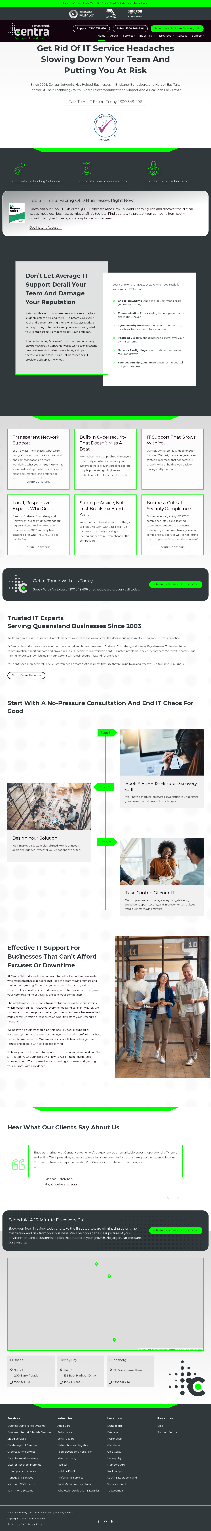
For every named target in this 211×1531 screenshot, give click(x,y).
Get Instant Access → (46, 227)
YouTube (105, 1521)
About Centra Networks (26, 675)
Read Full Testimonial (35, 1167)
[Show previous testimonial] (168, 1197)
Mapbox (199, 1349)
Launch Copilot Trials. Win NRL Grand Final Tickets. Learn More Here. (105, 3)
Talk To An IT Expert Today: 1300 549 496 (105, 101)
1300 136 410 (91, 28)
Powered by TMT (16, 1524)
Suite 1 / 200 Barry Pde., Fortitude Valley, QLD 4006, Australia (40, 1512)
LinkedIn (112, 1521)
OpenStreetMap (163, 1349)
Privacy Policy (34, 1524)
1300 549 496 (130, 28)
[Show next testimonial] (178, 1197)
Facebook (99, 1521)
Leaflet (144, 1349)
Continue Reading (39, 481)
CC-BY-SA (183, 1349)
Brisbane (16, 1360)
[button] (114, 1340)
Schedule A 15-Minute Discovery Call (177, 28)
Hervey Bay (68, 1360)
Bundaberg (117, 1360)
